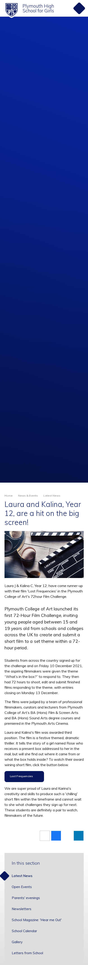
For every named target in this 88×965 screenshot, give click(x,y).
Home (9, 495)
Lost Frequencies (21, 776)
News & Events (28, 495)
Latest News (51, 495)
